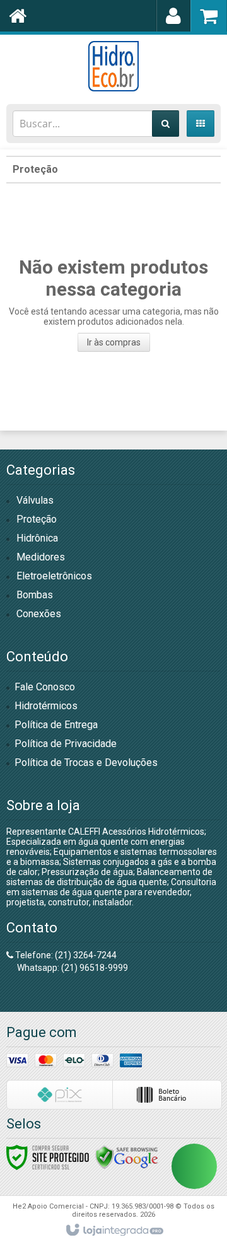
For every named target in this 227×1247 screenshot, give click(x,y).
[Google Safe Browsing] (126, 1157)
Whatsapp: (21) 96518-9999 (71, 968)
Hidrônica (37, 538)
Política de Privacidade (66, 744)
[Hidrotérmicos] (113, 66)
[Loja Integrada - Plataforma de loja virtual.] (114, 1231)
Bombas (34, 595)
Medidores (40, 557)
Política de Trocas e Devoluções (86, 762)
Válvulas (35, 500)
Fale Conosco (45, 687)
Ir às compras (114, 342)
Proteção (35, 169)
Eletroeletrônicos (54, 576)
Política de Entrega (56, 725)
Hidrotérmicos (46, 706)
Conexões (38, 614)
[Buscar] (165, 123)
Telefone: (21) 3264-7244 (65, 955)
